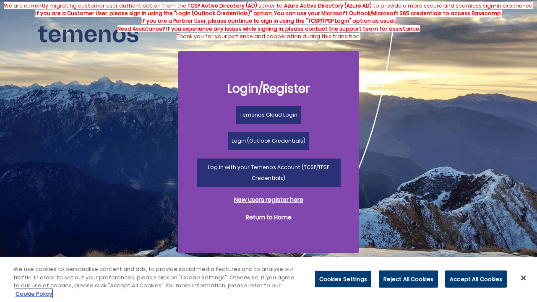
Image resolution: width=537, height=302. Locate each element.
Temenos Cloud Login (268, 114)
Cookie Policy (34, 293)
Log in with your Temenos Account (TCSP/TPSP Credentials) (268, 173)
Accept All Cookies (476, 279)
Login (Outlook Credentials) (268, 140)
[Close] (523, 277)
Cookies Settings (343, 279)
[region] (268, 279)
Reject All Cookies (408, 279)
